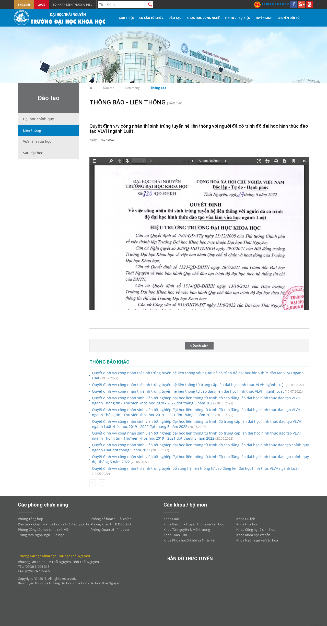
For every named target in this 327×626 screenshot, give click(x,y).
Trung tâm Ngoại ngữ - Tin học (41, 535)
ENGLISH (24, 4)
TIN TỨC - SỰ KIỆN (237, 18)
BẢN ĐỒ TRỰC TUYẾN (190, 558)
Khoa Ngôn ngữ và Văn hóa (257, 540)
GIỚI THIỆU (126, 18)
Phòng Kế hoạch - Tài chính (111, 518)
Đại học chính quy (38, 118)
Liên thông (32, 130)
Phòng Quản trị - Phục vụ (110, 529)
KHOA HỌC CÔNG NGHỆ (203, 18)
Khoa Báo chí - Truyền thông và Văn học (194, 524)
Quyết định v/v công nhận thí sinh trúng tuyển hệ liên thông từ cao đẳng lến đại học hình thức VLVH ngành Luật (188, 391)
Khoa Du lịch (245, 518)
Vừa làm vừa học (37, 141)
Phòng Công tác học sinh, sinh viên (44, 529)
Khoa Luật (171, 518)
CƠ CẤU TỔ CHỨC (151, 18)
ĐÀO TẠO (175, 18)
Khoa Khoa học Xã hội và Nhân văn (190, 540)
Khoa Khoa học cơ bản (253, 535)
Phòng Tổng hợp (30, 518)
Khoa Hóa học (247, 524)
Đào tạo (108, 88)
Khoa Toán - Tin (175, 535)
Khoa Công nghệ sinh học (255, 529)
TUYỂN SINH (263, 18)
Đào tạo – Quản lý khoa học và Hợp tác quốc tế (53, 524)
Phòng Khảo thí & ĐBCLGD (111, 524)
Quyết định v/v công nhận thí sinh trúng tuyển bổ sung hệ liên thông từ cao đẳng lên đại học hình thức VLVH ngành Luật (195, 468)
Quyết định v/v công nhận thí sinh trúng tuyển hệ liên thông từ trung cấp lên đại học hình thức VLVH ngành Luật (188, 384)
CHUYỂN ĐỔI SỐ (288, 18)
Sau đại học (33, 152)
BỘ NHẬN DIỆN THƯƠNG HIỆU (72, 4)
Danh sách (200, 345)
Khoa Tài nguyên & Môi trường (187, 529)
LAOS (41, 4)
